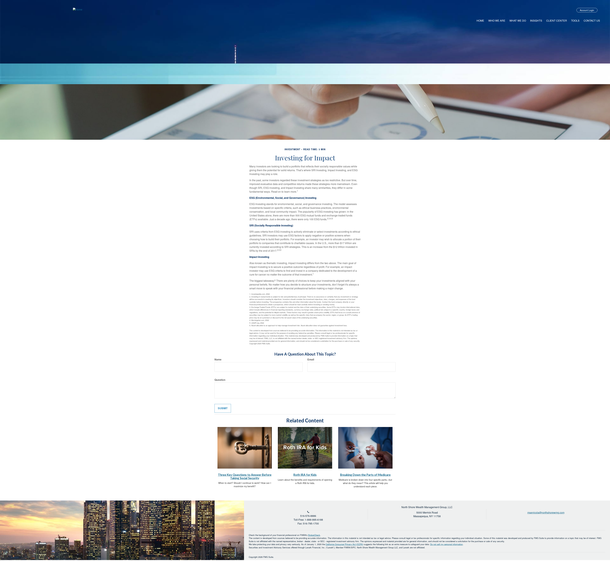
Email (310, 359)
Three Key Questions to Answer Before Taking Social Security (244, 476)
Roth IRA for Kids (305, 475)
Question (219, 380)
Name (217, 359)
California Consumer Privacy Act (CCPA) (344, 544)
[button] (496, 20)
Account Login (587, 10)
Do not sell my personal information (446, 544)
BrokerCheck (314, 535)
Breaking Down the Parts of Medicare (365, 475)
